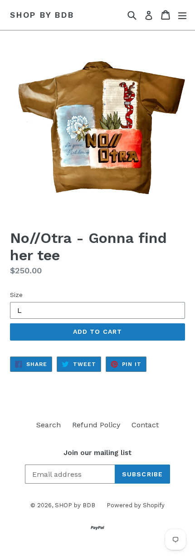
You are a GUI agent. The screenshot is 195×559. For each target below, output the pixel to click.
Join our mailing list (97, 453)
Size (16, 294)
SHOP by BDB (42, 15)
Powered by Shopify (136, 505)
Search (48, 424)
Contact (145, 424)
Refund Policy (96, 424)
